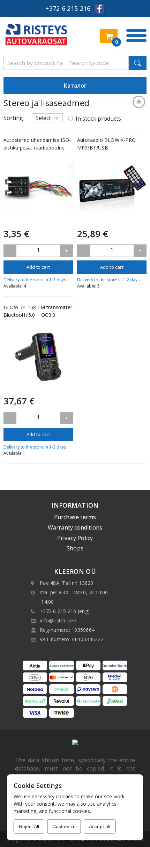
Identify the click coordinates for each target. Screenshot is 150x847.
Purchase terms (75, 517)
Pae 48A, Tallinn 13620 (66, 583)
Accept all (99, 826)
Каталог (75, 85)
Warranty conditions (75, 527)
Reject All (29, 826)
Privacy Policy (75, 538)
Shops (75, 548)
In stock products (98, 118)
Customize (64, 826)
